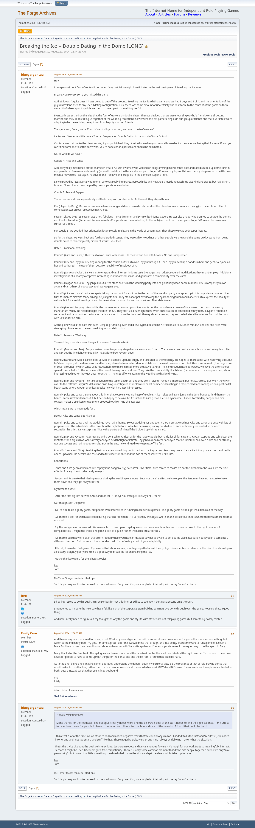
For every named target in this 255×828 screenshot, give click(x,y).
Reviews (194, 14)
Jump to (187, 802)
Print (232, 64)
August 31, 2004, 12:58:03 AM (68, 633)
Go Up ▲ (235, 824)
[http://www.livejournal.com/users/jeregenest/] (22, 613)
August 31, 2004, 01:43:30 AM (68, 707)
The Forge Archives (37, 13)
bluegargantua (32, 75)
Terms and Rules (220, 824)
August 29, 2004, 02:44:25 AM (68, 74)
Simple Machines (40, 824)
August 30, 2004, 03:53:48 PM (68, 595)
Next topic (228, 54)
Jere (24, 596)
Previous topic (211, 54)
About (150, 14)
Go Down (24, 64)
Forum (179, 14)
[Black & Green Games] (22, 646)
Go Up (22, 788)
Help (208, 824)
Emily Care (29, 633)
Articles (164, 14)
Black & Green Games (65, 696)
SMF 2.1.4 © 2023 (23, 824)
